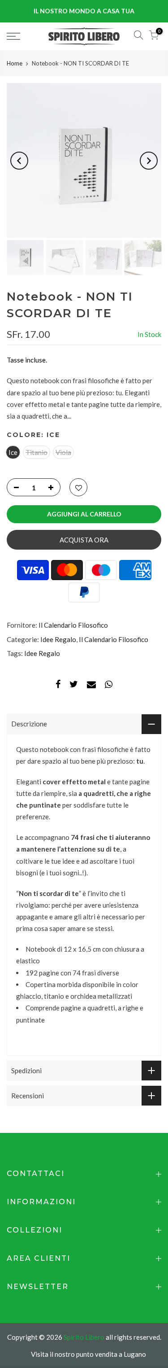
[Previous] (19, 161)
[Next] (149, 161)
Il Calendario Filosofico (73, 625)
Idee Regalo (58, 639)
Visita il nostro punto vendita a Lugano (88, 1354)
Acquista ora (84, 540)
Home (14, 63)
